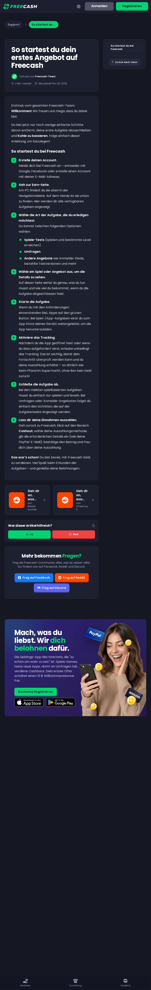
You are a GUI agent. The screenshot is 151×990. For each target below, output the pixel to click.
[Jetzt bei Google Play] (60, 702)
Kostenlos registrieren (35, 692)
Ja (31, 534)
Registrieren (132, 6)
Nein (75, 534)
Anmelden (99, 6)
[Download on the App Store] (29, 702)
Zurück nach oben (126, 62)
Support (14, 25)
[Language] (79, 6)
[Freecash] (20, 6)
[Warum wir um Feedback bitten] (93, 525)
